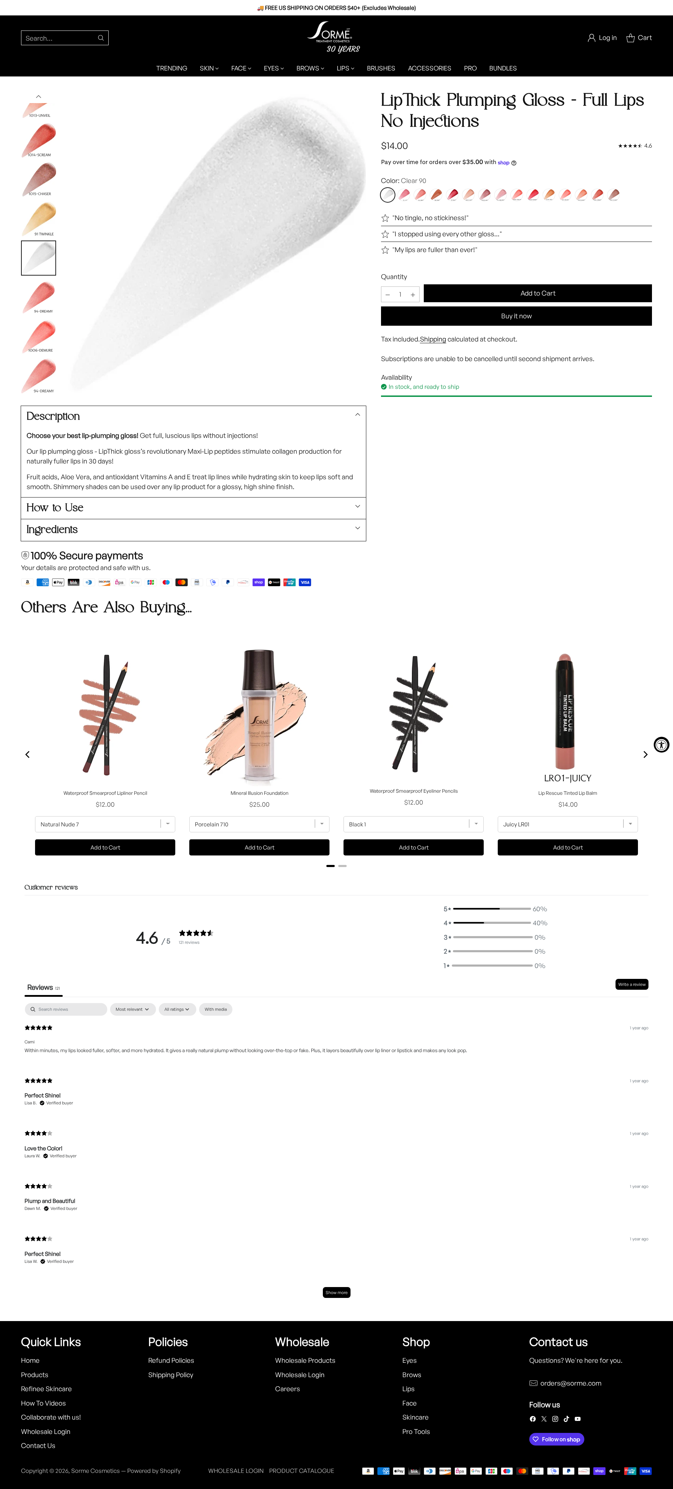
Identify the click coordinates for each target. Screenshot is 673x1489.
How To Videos (43, 1403)
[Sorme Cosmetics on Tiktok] (566, 1420)
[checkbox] (215, 1009)
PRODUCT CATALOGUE (301, 1470)
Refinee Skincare (46, 1389)
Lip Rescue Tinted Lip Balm (567, 793)
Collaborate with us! (51, 1417)
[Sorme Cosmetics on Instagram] (555, 1420)
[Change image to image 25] (38, 140)
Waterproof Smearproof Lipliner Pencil (105, 793)
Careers (287, 1389)
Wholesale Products (305, 1360)
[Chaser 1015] (613, 195)
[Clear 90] (387, 195)
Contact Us (38, 1445)
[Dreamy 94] (420, 195)
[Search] (101, 38)
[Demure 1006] (516, 195)
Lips (408, 1389)
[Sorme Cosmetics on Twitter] (544, 1420)
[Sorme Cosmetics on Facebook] (533, 1420)
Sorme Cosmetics (95, 1470)
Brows (411, 1374)
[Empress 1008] (532, 195)
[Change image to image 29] (38, 297)
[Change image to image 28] (38, 258)
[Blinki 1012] (565, 195)
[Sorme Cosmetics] (336, 37)
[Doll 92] (403, 195)
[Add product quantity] (413, 294)
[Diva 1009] (549, 195)
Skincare (415, 1417)
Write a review (632, 984)
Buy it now (516, 316)
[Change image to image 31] (38, 375)
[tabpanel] (336, 1154)
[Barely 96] (436, 195)
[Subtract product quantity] (387, 294)
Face (409, 1403)
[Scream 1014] (597, 195)
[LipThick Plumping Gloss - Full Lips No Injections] (214, 241)
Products (34, 1374)
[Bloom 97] (452, 195)
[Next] (645, 754)
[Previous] (28, 754)
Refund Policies (171, 1360)
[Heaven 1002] (484, 195)
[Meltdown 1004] (500, 195)
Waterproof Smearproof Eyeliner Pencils (414, 791)
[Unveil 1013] (581, 195)
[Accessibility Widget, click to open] (661, 744)
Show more (337, 1292)
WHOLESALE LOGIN (236, 1470)
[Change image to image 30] (38, 336)
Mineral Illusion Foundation (259, 793)
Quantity (394, 277)
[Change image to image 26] (38, 179)
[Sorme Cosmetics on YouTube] (577, 1420)
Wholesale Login (45, 1431)
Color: (403, 181)
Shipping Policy (170, 1374)
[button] (494, 909)
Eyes (409, 1360)
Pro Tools (416, 1431)
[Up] (38, 96)
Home (30, 1360)
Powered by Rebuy (336, 875)
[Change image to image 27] (38, 218)
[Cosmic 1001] (468, 195)
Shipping (433, 339)
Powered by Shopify (154, 1470)
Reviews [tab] (43, 987)
